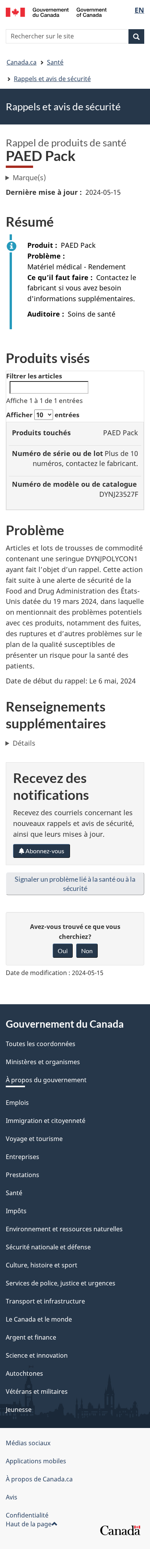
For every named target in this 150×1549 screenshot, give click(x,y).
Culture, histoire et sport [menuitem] (41, 1265)
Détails (24, 743)
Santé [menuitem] (14, 1193)
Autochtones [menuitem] (24, 1373)
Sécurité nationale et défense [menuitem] (48, 1247)
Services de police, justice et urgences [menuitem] (60, 1283)
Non (87, 950)
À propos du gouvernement (46, 1080)
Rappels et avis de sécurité (52, 79)
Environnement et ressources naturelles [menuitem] (64, 1229)
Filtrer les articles (34, 375)
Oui (63, 950)
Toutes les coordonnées (40, 1044)
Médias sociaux (28, 1443)
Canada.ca (22, 62)
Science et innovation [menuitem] (37, 1355)
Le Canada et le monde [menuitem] (39, 1319)
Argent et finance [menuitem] (31, 1337)
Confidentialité (27, 1515)
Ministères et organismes (43, 1062)
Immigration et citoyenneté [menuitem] (45, 1120)
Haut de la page (29, 1524)
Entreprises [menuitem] (22, 1157)
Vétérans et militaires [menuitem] (37, 1391)
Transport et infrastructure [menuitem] (45, 1301)
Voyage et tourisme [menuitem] (34, 1138)
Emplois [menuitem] (17, 1102)
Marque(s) (29, 177)
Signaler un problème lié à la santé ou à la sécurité (75, 883)
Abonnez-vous (44, 850)
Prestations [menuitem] (22, 1175)
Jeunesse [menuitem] (19, 1409)
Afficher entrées (42, 414)
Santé (55, 62)
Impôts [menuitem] (16, 1211)
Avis (11, 1497)
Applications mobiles (36, 1461)
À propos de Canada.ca (39, 1479)
